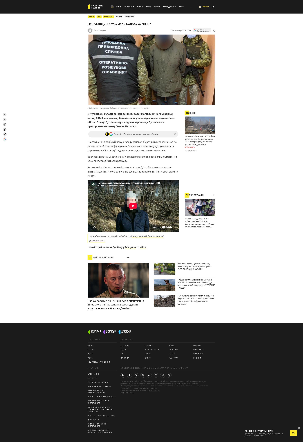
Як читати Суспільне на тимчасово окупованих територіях (100, 409)
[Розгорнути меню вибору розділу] (112, 6)
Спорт (148, 358)
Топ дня (149, 345)
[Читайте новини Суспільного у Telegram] (162, 375)
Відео (148, 7)
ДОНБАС (91, 17)
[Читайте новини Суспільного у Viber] (156, 375)
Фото (181, 7)
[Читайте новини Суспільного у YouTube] (149, 375)
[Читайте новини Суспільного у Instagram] (142, 375)
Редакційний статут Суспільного (97, 425)
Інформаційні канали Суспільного (98, 402)
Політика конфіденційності (101, 397)
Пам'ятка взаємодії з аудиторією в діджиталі (100, 431)
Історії (172, 354)
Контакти (92, 378)
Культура (173, 358)
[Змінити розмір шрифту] (214, 30)
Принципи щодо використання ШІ (96, 391)
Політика (173, 350)
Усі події (124, 345)
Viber (143, 247)
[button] (5, 114)
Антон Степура (100, 30)
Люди (148, 354)
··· (190, 6)
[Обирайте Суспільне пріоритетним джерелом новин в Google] (5, 139)
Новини (197, 358)
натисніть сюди (153, 390)
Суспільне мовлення (98, 382)
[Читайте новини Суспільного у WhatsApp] (169, 375)
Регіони (140, 7)
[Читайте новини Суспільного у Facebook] (129, 375)
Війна (118, 7)
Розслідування (169, 7)
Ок (293, 433)
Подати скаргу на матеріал (101, 415)
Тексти (157, 7)
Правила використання (99, 386)
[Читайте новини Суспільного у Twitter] (136, 375)
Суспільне (152, 388)
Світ (122, 354)
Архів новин (94, 374)
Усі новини (129, 7)
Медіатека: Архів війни (99, 362)
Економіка (198, 350)
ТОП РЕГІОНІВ (108, 17)
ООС (99, 17)
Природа (124, 358)
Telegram (130, 247)
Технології (198, 354)
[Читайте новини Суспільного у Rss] (122, 375)
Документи (93, 420)
